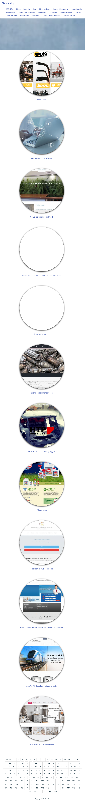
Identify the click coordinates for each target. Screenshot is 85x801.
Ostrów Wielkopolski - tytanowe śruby (41, 686)
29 (58, 763)
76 (27, 774)
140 (32, 788)
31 (66, 763)
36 (10, 767)
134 (79, 784)
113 (47, 781)
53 (5, 770)
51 (75, 767)
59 (31, 770)
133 (73, 784)
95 (34, 777)
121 (11, 784)
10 (52, 760)
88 (79, 774)
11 (56, 760)
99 (51, 777)
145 (58, 788)
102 (66, 777)
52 (79, 767)
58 (27, 770)
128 (47, 784)
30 (62, 763)
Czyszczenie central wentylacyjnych (42, 451)
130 (58, 784)
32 (71, 763)
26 (45, 763)
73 (14, 774)
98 (47, 777)
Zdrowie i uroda (11, 15)
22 (27, 763)
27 (49, 763)
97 (42, 777)
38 (18, 767)
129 (53, 784)
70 (79, 770)
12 (60, 760)
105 (6, 781)
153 (45, 791)
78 (36, 774)
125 (32, 784)
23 (31, 763)
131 (63, 784)
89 (8, 777)
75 (23, 774)
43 (40, 767)
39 (23, 767)
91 (16, 777)
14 (69, 760)
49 (66, 767)
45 (49, 767)
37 (14, 767)
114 (53, 781)
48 (62, 767)
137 (16, 788)
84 (62, 774)
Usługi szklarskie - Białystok (41, 217)
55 (14, 770)
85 (66, 774)
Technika (78, 12)
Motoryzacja (10, 12)
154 (50, 791)
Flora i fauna (24, 15)
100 (56, 777)
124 (27, 784)
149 (79, 788)
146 (63, 788)
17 (5, 763)
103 (71, 777)
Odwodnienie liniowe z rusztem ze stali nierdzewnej (41, 627)
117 (68, 781)
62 (45, 770)
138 (22, 788)
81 (49, 774)
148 (73, 788)
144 (53, 788)
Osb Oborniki (41, 99)
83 (58, 774)
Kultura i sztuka (76, 9)
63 (49, 770)
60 (36, 770)
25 (40, 763)
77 (31, 774)
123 (22, 784)
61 (40, 770)
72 (10, 774)
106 (11, 781)
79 (40, 774)
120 (6, 784)
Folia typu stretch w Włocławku (42, 158)
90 (12, 777)
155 (55, 791)
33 (75, 763)
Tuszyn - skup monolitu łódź (41, 393)
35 (5, 767)
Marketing (35, 15)
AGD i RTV (9, 9)
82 (53, 774)
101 (61, 777)
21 (23, 763)
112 (42, 781)
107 (16, 781)
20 (18, 763)
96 (38, 777)
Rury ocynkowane (41, 334)
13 (65, 760)
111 (37, 781)
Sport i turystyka (66, 12)
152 (40, 791)
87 (75, 774)
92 (21, 777)
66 (62, 770)
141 (37, 788)
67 (66, 770)
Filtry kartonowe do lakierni (42, 569)
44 (45, 767)
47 (58, 767)
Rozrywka (53, 12)
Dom (34, 9)
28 (53, 763)
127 (42, 784)
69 (75, 770)
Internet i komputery (60, 9)
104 (77, 777)
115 (58, 781)
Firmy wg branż (44, 9)
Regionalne (42, 12)
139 (27, 788)
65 (58, 770)
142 (42, 788)
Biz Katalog (8, 3)
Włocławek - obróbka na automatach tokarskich (41, 275)
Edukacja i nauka (69, 15)
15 (73, 760)
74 (18, 774)
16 (78, 760)
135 (6, 788)
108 (22, 781)
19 (14, 763)
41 (31, 767)
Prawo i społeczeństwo (51, 15)
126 (37, 784)
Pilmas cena (42, 510)
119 (79, 781)
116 (63, 781)
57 (23, 770)
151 (34, 791)
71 (5, 774)
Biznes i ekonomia (23, 9)
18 (10, 763)
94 (29, 777)
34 (79, 763)
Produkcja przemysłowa (26, 12)
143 (47, 788)
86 (71, 774)
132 (68, 784)
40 (27, 767)
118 (73, 781)
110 (32, 781)
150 (29, 791)
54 (10, 770)
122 (16, 784)
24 (36, 763)
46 (53, 767)
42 (36, 767)
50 (71, 767)
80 (45, 774)
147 (68, 788)
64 (53, 770)
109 (27, 781)
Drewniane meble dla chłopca (42, 745)
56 (18, 770)
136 (11, 788)
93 (25, 777)
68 (71, 770)
